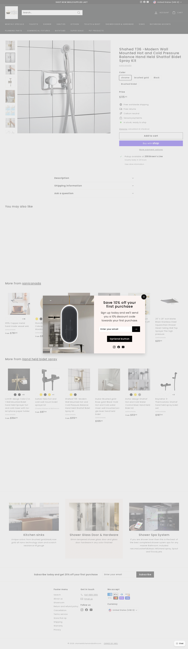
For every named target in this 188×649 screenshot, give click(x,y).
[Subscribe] (136, 329)
